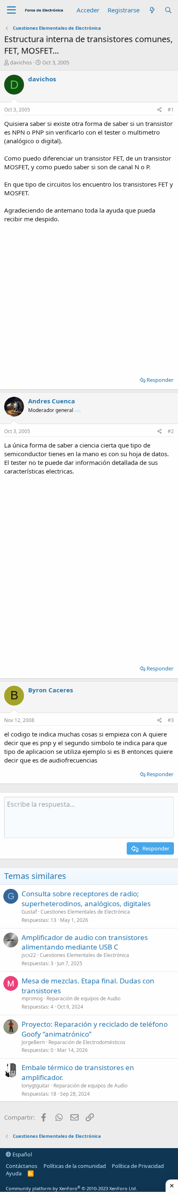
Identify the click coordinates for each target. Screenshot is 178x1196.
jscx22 (29, 955)
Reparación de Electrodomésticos (86, 1042)
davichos (21, 62)
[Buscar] (168, 10)
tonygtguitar (36, 1085)
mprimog (32, 998)
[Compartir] (159, 110)
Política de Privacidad (138, 1166)
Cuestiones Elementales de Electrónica (85, 911)
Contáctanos (21, 1166)
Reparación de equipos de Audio (83, 998)
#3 (171, 720)
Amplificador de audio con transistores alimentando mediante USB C (85, 942)
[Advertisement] (89, 296)
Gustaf (29, 911)
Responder (160, 380)
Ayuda (14, 1173)
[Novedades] (152, 10)
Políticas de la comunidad (74, 1166)
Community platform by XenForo (71, 1188)
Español (21, 1154)
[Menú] (11, 10)
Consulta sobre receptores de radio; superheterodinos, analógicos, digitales (86, 898)
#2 (171, 431)
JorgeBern (33, 1042)
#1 (171, 109)
